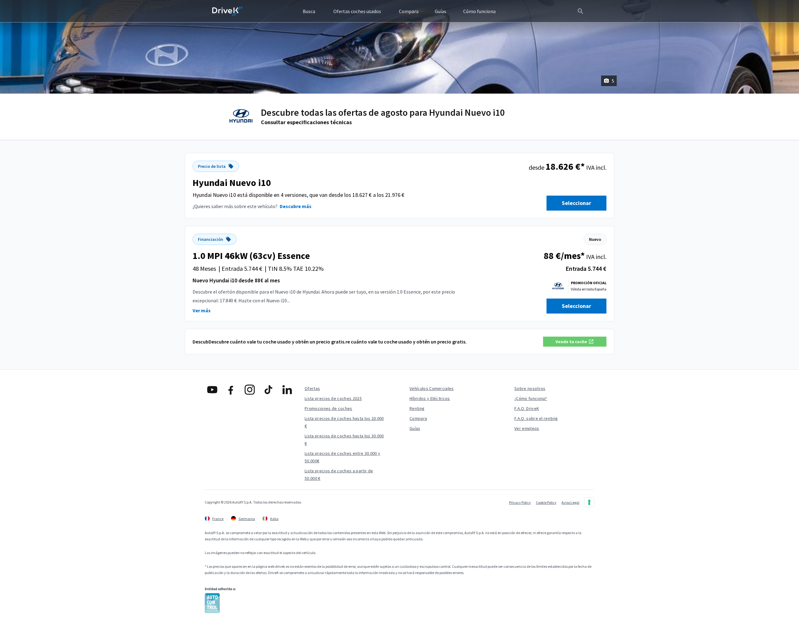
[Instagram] (249, 389)
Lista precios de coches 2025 (333, 398)
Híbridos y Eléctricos (429, 398)
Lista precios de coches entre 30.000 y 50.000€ (342, 457)
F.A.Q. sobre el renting (536, 418)
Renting (416, 408)
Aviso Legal (570, 502)
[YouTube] (212, 389)
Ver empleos (526, 428)
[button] (574, 342)
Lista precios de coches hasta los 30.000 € (344, 439)
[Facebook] (230, 389)
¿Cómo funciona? (530, 398)
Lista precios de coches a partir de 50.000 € (339, 474)
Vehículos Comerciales (431, 388)
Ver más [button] (202, 310)
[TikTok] (268, 389)
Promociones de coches (328, 408)
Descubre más (295, 206)
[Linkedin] (287, 389)
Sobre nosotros (529, 388)
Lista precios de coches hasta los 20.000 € (344, 422)
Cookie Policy (546, 502)
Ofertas (312, 388)
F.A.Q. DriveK (526, 408)
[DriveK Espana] (227, 11)
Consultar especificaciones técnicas (306, 122)
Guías (414, 428)
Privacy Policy (520, 502)
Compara (418, 418)
